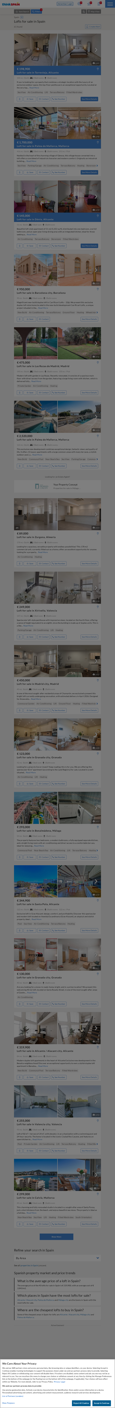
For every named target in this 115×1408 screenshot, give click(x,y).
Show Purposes (8, 1403)
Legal (63, 1382)
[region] (57, 1383)
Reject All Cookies (81, 1403)
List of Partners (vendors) (12, 1396)
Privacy (57, 1382)
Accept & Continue (101, 1403)
